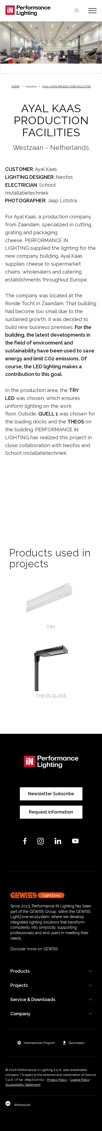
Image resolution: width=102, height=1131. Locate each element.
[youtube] (75, 841)
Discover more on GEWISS (34, 949)
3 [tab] (49, 56)
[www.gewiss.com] (51, 895)
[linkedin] (58, 841)
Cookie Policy (80, 1080)
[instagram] (40, 841)
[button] (36, 1042)
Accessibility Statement (23, 1085)
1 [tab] (35, 56)
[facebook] (25, 841)
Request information (51, 812)
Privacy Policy (57, 1080)
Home (15, 86)
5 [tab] (64, 56)
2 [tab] (42, 56)
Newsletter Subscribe (51, 793)
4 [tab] (56, 56)
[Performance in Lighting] (28, 10)
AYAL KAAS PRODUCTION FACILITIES (66, 86)
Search (76, 10)
